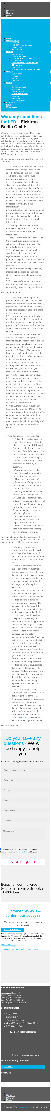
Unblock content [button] (8, 947)
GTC (24, 717)
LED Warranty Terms (15, 1026)
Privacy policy (21, 852)
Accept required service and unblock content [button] (19, 949)
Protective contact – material (22, 58)
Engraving (15, 96)
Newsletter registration (19, 87)
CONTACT (8, 1066)
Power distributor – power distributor (25, 63)
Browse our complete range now (25, 1055)
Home (8, 38)
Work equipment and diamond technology (26, 69)
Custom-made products (20, 94)
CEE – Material (17, 61)
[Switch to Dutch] (9, 16)
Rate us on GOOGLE (12, 930)
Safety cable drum (18, 91)
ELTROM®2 (15, 43)
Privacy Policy (12, 1017)
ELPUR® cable (17, 47)
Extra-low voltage (18, 67)
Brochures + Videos (18, 100)
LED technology (17, 49)
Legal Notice (11, 1014)
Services (9, 83)
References (15, 78)
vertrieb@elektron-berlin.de (13, 1002)
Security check (17, 89)
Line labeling (16, 85)
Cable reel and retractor (20, 56)
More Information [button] (8, 945)
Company (9, 72)
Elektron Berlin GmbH (25, 1107)
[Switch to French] (9, 13)
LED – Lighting (17, 65)
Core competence (12, 41)
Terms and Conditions (15, 1020)
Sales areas (16, 80)
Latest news (10, 103)
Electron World (17, 74)
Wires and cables (18, 54)
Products (9, 52)
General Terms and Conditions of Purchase (24, 1023)
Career (8, 105)
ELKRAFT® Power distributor (22, 45)
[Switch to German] (10, 11)
